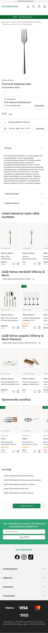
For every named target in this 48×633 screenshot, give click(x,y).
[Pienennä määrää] (3, 506)
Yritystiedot (9, 595)
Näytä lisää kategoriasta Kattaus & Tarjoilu (19, 484)
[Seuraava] (43, 51)
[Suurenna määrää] (10, 506)
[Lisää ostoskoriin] (18, 263)
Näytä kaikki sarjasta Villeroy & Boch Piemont (20, 343)
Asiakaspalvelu (10, 568)
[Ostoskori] (39, 6)
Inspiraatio (8, 586)
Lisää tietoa (40, 128)
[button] (6, 91)
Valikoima (7, 577)
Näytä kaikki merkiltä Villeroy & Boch (16, 279)
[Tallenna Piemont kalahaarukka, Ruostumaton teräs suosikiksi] (43, 506)
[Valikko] (45, 6)
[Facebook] (17, 557)
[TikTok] (30, 557)
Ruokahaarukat (8, 24)
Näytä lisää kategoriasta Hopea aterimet (19, 476)
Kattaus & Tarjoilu (9, 22)
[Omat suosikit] (33, 6)
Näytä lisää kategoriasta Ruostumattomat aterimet (22, 480)
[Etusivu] (10, 6)
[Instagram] (24, 557)
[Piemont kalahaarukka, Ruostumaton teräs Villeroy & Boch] (24, 51)
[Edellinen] (4, 51)
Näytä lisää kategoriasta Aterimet (16, 488)
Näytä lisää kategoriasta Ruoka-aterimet (19, 493)
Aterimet (21, 22)
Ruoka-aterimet (33, 22)
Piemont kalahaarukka (25, 24)
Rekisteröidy (39, 105)
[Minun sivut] (28, 6)
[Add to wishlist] (13, 263)
